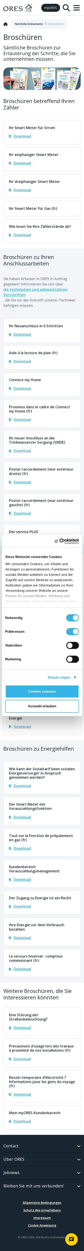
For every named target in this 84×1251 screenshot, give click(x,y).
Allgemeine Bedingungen (42, 1202)
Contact (11, 1145)
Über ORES (13, 1159)
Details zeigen (59, 677)
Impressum (42, 1218)
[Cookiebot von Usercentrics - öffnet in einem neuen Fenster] (60, 541)
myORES (50, 8)
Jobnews (11, 1172)
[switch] (72, 631)
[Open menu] (77, 8)
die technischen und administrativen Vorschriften (35, 292)
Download (22, 136)
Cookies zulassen (42, 691)
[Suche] (66, 8)
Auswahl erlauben (42, 706)
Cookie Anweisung (42, 1225)
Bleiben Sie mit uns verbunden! (33, 1185)
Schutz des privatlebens (42, 1210)
